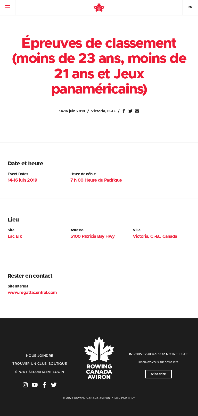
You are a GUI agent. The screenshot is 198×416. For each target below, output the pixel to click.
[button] (7, 7)
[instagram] (25, 385)
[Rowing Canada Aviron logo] (99, 358)
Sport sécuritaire (33, 372)
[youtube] (35, 385)
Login (58, 372)
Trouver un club (29, 364)
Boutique (57, 364)
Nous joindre (39, 356)
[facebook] (44, 385)
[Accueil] (99, 7)
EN (190, 7)
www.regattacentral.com (32, 292)
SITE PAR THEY (124, 398)
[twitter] (54, 385)
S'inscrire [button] (158, 374)
